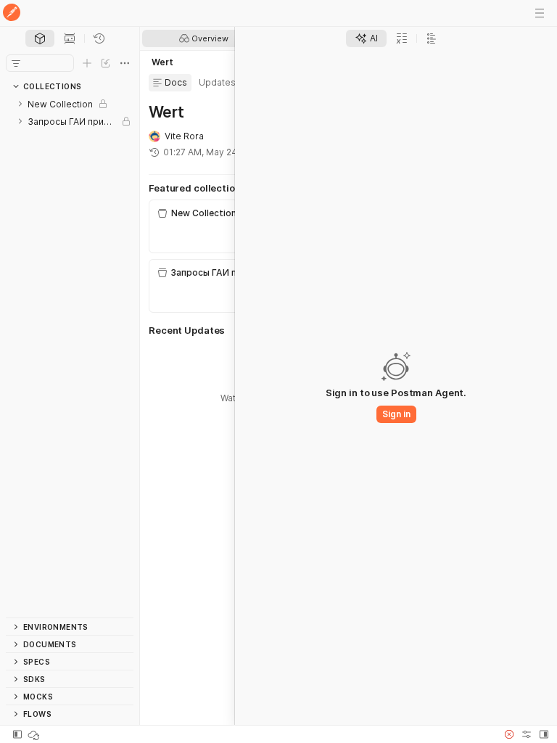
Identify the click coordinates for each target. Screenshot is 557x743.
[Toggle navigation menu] (539, 13)
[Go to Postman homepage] (11, 13)
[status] (35, 734)
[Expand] (20, 104)
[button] (509, 734)
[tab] (39, 38)
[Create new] (87, 63)
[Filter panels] (16, 63)
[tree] (69, 356)
